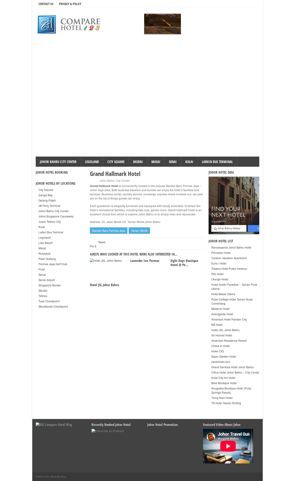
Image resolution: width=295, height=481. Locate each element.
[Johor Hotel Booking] (70, 24)
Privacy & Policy (70, 4)
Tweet (101, 242)
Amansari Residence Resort (229, 340)
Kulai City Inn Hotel (223, 378)
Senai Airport (46, 280)
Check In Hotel (220, 346)
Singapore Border (49, 285)
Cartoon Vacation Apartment (229, 258)
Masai (155, 161)
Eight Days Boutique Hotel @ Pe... (184, 262)
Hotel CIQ (217, 351)
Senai (173, 161)
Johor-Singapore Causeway (56, 216)
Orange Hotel (219, 279)
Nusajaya (44, 253)
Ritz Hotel (217, 274)
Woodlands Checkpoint (53, 306)
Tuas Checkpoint (48, 301)
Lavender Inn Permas (144, 260)
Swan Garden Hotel (223, 356)
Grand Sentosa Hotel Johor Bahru (232, 367)
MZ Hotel (217, 325)
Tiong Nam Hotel (222, 398)
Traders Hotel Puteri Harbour (229, 268)
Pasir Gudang (47, 259)
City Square (115, 161)
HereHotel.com (220, 362)
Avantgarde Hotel (222, 314)
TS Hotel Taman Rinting (226, 403)
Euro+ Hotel (218, 263)
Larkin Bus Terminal (217, 161)
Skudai (138, 161)
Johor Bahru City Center (58, 161)
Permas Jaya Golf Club (52, 264)
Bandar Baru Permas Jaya (108, 230)
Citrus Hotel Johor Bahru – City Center (235, 372)
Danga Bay (45, 195)
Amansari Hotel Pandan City (229, 319)
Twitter (234, 4)
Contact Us (45, 4)
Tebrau (42, 296)
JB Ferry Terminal (49, 206)
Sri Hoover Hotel (221, 335)
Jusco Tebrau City (49, 221)
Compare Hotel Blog (58, 424)
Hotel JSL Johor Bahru (104, 284)
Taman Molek (139, 230)
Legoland (92, 161)
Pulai (41, 269)
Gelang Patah (47, 200)
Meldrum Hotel (220, 309)
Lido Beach (45, 243)
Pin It (93, 246)
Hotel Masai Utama (223, 294)
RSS (247, 4)
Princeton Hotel (221, 253)
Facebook (240, 4)
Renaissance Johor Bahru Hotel (231, 247)
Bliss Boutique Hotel (224, 383)
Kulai (189, 161)
